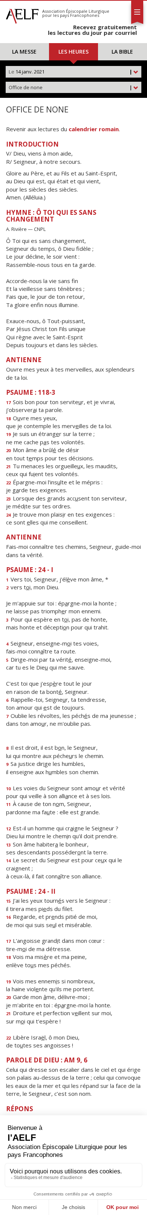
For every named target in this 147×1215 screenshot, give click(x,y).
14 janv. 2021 (70, 71)
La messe (24, 51)
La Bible (122, 51)
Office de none (70, 87)
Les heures (73, 51)
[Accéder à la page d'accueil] (22, 14)
